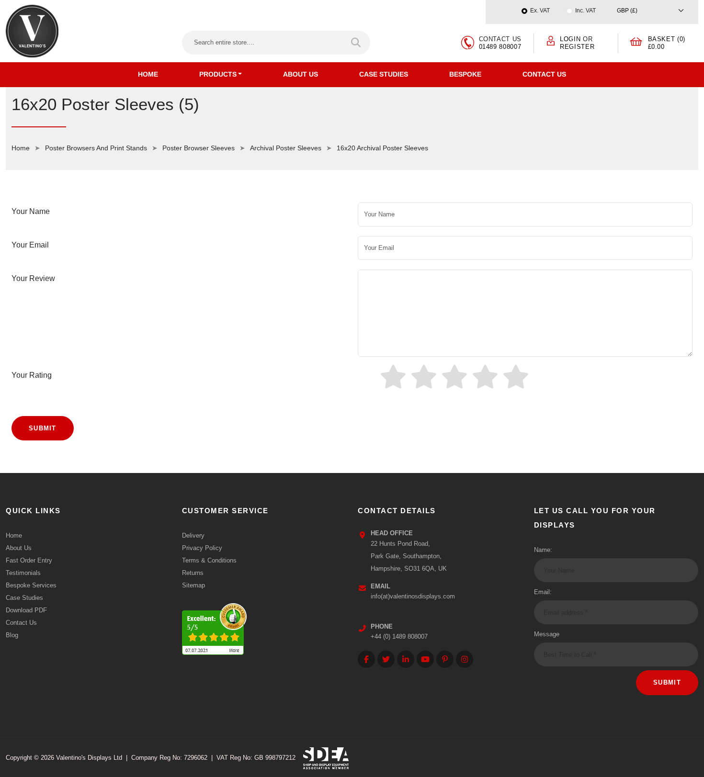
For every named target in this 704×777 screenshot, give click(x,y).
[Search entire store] (356, 43)
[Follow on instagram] (464, 659)
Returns (193, 572)
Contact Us (544, 74)
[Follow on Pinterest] (445, 659)
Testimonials (23, 572)
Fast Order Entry (29, 560)
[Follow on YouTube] (425, 659)
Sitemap (193, 585)
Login (570, 39)
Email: (543, 592)
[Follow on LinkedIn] (405, 659)
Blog (12, 635)
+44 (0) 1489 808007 (399, 636)
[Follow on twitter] (386, 659)
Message (546, 634)
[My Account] (550, 40)
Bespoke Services (31, 585)
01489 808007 (500, 46)
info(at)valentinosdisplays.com (413, 596)
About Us (300, 74)
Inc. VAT (585, 10)
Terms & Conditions (209, 560)
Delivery (193, 535)
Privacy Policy (202, 548)
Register (577, 46)
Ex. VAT (540, 10)
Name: (543, 549)
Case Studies (383, 74)
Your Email (30, 245)
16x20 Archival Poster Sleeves (382, 148)
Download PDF (26, 610)
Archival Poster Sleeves (285, 148)
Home (148, 74)
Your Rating (31, 375)
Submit (43, 428)
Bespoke (465, 74)
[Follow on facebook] (366, 659)
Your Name (30, 211)
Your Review (33, 278)
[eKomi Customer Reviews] (214, 627)
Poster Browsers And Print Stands (96, 148)
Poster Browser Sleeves (198, 148)
